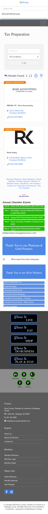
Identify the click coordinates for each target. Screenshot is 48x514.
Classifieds (24, 183)
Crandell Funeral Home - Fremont (17, 297)
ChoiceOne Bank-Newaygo (14, 293)
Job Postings (35, 183)
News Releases (29, 179)
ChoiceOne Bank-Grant (13, 289)
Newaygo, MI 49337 (18, 414)
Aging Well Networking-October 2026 (27, 216)
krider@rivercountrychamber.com (18, 421)
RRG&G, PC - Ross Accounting (20, 105)
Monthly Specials (23, 181)
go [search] (25, 63)
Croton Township (10, 305)
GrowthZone (10, 509)
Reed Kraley (12, 153)
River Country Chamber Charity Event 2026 (27, 221)
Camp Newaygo (10, 285)
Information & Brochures (26, 186)
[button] (5, 76)
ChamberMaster (30, 509)
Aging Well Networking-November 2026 (25, 228)
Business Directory (14, 179)
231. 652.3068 (11, 417)
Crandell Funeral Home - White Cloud (18, 301)
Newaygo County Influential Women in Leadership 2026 (27, 210)
